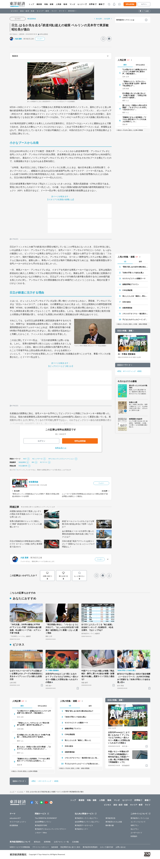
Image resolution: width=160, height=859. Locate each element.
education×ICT (15, 818)
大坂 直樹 (18, 39)
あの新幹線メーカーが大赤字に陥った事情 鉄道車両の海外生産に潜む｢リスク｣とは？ (78, 534)
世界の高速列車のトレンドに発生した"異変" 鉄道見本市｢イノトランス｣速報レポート (26, 524)
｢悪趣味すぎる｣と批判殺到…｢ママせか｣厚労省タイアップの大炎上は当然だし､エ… (134, 119)
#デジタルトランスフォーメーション (61, 459)
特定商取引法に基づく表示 (70, 847)
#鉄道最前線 (31, 19)
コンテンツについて (138, 822)
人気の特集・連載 (126, 257)
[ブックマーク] (103, 38)
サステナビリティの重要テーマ (133, 278)
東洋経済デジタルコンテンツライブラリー (50, 829)
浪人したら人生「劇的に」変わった (135, 296)
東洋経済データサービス (84, 825)
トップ (31, 4)
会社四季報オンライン (43, 822)
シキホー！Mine (41, 833)
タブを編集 (145, 11)
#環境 (139, 371)
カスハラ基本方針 (106, 847)
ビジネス (14, 11)
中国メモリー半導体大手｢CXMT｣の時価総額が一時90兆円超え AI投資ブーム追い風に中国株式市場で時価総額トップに (119, 757)
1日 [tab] (125, 261)
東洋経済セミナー (81, 829)
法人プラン (135, 829)
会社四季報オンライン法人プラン (87, 822)
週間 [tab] (140, 261)
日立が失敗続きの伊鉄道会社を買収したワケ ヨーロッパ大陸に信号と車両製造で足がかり (26, 544)
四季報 (92, 4)
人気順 (58, 4)
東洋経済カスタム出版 (114, 822)
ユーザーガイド (136, 833)
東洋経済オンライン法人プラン (86, 818)
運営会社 (37, 842)
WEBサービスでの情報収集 (20, 847)
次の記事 (107, 19)
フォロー (40, 39)
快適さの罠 (133, 402)
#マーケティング (129, 371)
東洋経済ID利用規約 (90, 847)
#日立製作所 (23, 466)
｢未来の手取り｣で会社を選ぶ (133, 273)
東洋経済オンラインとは (125, 20)
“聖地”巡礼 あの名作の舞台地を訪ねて (135, 267)
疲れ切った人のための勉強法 (138, 386)
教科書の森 (110, 825)
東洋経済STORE (41, 825)
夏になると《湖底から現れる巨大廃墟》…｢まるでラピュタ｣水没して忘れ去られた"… (134, 107)
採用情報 (47, 842)
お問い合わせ (121, 847)
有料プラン (135, 825)
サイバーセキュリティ (18, 822)
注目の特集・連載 (124, 331)
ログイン (144, 4)
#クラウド (43, 462)
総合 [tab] (125, 65)
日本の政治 (126, 302)
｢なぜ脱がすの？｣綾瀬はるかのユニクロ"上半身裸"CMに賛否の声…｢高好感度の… (134, 72)
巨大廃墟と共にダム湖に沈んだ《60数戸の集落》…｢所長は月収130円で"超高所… (134, 95)
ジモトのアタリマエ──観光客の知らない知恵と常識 (135, 314)
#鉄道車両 (22, 462)
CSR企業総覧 (127, 290)
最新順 (39, 4)
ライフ (54, 11)
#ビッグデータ (37, 459)
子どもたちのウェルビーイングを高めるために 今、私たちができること (135, 319)
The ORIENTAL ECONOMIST (46, 818)
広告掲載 (75, 842)
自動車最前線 (127, 308)
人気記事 (122, 60)
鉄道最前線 (33, 482)
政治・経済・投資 (27, 11)
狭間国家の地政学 (135, 419)
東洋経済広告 (110, 818)
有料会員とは (60, 448)
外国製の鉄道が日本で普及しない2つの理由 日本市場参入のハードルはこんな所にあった (26, 514)
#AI (33, 462)
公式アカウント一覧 (61, 842)
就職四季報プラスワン (130, 284)
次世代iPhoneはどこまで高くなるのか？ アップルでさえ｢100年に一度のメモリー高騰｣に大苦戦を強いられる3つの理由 (62, 678)
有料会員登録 (130, 4)
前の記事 (99, 19)
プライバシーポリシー (40, 847)
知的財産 (54, 847)
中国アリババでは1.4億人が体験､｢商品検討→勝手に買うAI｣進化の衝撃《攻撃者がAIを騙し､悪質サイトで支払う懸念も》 (97, 675)
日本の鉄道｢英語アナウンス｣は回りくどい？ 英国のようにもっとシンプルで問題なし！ (78, 544)
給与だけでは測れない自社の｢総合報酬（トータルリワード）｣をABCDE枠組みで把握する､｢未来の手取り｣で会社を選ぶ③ (133, 678)
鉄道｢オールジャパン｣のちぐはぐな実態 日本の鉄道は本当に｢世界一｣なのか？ (78, 524)
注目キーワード (123, 365)
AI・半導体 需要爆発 (126, 354)
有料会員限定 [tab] (140, 65)
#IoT (24, 459)
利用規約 (134, 836)
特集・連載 (49, 4)
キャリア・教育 (43, 11)
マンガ (72, 4)
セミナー (81, 4)
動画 (65, 4)
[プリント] (109, 38)
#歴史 (119, 371)
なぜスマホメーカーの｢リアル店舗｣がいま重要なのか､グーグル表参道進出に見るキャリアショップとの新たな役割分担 (26, 675)
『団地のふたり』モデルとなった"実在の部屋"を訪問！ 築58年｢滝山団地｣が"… (134, 83)
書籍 (100, 4)
